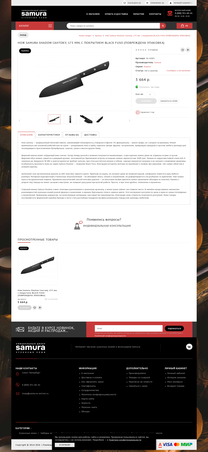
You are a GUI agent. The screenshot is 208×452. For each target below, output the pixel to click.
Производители (137, 373)
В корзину (146, 101)
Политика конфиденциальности (98, 394)
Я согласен (64, 445)
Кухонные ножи (28, 433)
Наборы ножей (49, 433)
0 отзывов (153, 50)
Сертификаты (88, 386)
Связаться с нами (138, 386)
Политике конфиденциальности (125, 440)
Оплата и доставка (116, 14)
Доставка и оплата (91, 377)
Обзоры (85, 411)
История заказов (176, 377)
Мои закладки (175, 381)
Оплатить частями (149, 87)
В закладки (182, 49)
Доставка (90, 134)
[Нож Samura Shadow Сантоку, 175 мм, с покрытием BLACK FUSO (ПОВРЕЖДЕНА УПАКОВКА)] (54, 119)
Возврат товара (175, 386)
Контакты (155, 14)
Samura (157, 62)
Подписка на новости (140, 381)
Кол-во (139, 94)
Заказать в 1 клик (168, 101)
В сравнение (188, 49)
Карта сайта (87, 398)
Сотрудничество (90, 390)
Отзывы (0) (72, 134)
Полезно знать (89, 407)
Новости (86, 403)
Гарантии (138, 14)
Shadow (147, 67)
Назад (23, 35)
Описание (26, 134)
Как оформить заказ (92, 381)
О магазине (93, 14)
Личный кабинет (176, 373)
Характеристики (49, 134)
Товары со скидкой (139, 377)
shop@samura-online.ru (35, 393)
